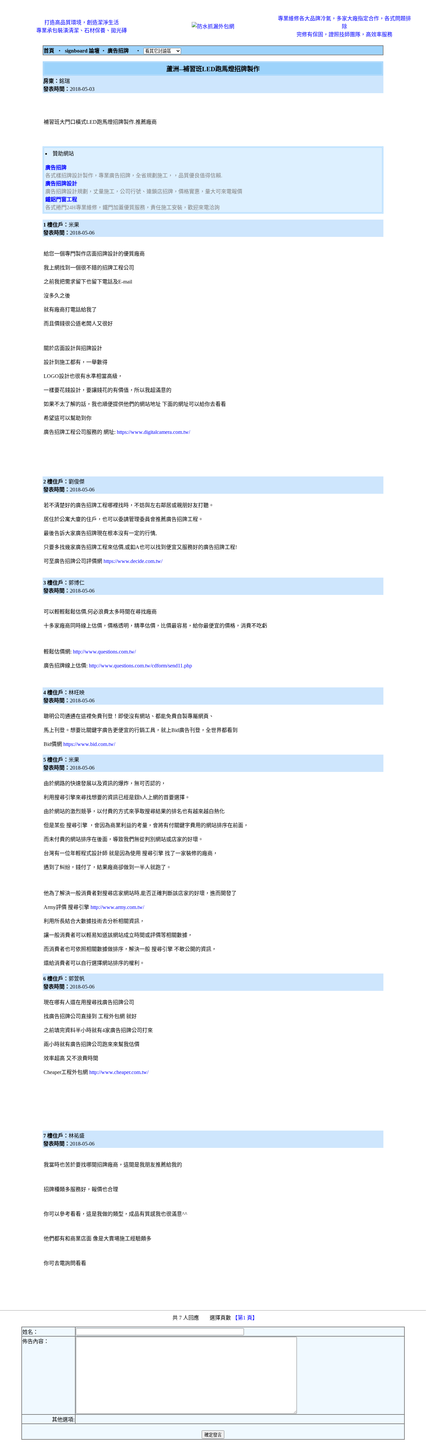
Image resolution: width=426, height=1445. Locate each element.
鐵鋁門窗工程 (61, 199)
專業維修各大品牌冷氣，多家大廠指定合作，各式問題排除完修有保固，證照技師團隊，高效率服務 (344, 26)
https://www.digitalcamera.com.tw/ (153, 432)
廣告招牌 (56, 167)
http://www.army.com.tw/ (117, 907)
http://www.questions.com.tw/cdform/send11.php (140, 665)
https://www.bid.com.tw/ (89, 744)
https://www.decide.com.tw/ (133, 561)
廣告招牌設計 (61, 183)
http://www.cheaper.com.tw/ (118, 1072)
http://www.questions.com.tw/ (104, 651)
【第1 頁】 (245, 1318)
